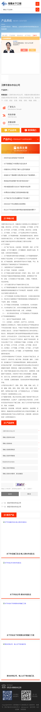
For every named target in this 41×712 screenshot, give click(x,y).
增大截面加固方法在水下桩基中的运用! (17, 186)
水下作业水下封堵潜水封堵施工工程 (20, 635)
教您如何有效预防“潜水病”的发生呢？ (16, 181)
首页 (5, 35)
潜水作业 (20, 35)
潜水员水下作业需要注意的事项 (14, 204)
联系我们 (32, 130)
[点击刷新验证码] (20, 484)
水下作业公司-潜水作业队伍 (20, 594)
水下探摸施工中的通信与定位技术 (15, 163)
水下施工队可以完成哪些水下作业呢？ (17, 198)
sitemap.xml (24, 707)
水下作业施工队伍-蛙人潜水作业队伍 (20, 554)
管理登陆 (23, 709)
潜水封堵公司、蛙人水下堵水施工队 (20, 676)
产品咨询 (12, 130)
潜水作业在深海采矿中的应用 (14, 158)
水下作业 (28, 35)
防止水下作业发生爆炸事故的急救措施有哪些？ (20, 210)
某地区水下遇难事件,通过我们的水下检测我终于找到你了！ (21, 175)
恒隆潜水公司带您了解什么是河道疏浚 (17, 169)
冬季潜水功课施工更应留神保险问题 (16, 192)
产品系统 (12, 35)
